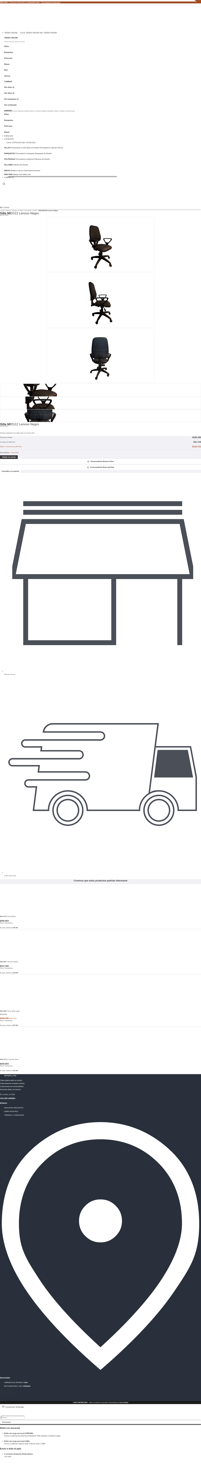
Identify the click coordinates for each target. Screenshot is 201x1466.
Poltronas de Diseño (42, 159)
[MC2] (100, 327)
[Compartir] (11, 1462)
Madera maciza (17, 171)
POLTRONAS (9, 159)
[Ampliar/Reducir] (2, 1462)
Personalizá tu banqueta (25, 153)
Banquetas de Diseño (43, 153)
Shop (8, 210)
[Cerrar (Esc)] (16, 1462)
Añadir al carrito (9, 457)
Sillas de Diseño (32, 148)
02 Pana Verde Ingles (10, 1011)
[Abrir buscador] (4, 184)
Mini (6, 70)
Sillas (6, 46)
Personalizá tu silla (18, 148)
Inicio (2, 210)
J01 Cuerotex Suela (9, 1059)
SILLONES (8, 165)
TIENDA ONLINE (11, 38)
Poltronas (8, 58)
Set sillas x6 (9, 93)
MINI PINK (8, 174)
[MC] (100, 382)
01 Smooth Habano (9, 962)
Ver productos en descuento (51, 2)
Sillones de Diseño (20, 165)
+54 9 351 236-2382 (7, 1391)
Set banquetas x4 (11, 99)
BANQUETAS (9, 153)
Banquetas (8, 52)
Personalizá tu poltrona (24, 159)
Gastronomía (28, 171)
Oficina (7, 76)
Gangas (14, 210)
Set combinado (10, 105)
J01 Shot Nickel (8, 916)
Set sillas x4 (9, 87)
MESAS (7, 171)
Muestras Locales (31, 210)
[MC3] (100, 271)
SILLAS (7, 148)
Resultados (6, 1422)
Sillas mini (27, 174)
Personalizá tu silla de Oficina (51, 148)
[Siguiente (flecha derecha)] (7, 1465)
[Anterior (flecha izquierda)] (2, 1465)
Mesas (6, 64)
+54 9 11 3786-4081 (7, 1394)
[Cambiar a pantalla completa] (7, 1462)
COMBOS (8, 82)
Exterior (37, 171)
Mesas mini (17, 174)
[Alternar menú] (2, 28)
